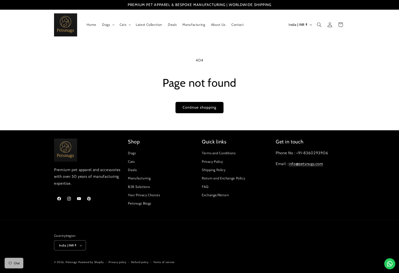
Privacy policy (117, 262)
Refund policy (140, 262)
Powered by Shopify (91, 262)
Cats (131, 162)
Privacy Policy (212, 162)
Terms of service (164, 262)
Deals (132, 170)
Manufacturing (139, 178)
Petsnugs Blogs (139, 203)
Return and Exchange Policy (223, 178)
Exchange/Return (215, 195)
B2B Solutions (139, 187)
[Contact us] (389, 263)
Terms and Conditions (219, 153)
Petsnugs (71, 262)
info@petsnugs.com (306, 163)
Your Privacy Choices (144, 195)
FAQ (205, 187)
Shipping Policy (213, 170)
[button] (108, 25)
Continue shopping (199, 107)
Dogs (132, 153)
